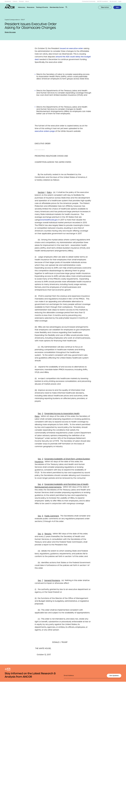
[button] (66, 7)
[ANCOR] (10, 6)
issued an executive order (71, 48)
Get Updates (114, 675)
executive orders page (45, 131)
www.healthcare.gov (48, 220)
